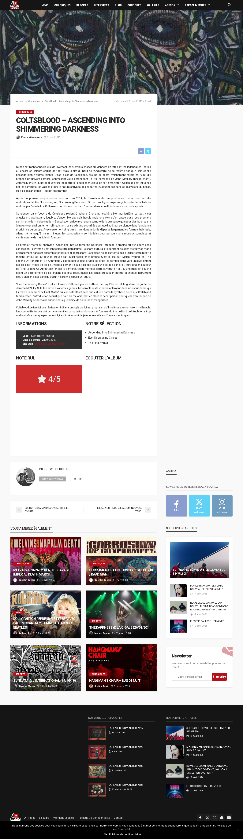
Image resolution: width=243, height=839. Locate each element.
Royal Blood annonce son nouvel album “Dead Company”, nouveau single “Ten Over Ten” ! (209, 606)
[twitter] (75, 479)
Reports (82, 5)
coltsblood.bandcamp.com (50, 343)
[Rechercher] (229, 5)
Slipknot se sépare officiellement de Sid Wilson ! (199, 571)
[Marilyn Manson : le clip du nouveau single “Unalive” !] (178, 590)
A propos (29, 817)
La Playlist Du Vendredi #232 (126, 765)
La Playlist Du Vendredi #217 (126, 728)
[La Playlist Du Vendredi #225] (97, 752)
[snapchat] (222, 817)
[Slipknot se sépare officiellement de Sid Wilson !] (199, 560)
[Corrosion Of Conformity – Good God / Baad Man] (121, 561)
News (45, 5)
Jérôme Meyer (26, 686)
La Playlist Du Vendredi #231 (126, 784)
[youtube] (229, 817)
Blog (118, 5)
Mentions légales (63, 817)
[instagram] (80, 479)
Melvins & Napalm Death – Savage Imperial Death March (41, 572)
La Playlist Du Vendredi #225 (126, 746)
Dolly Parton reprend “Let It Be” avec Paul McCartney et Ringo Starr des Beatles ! (44, 623)
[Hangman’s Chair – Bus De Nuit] (121, 667)
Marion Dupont (102, 633)
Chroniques (62, 5)
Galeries (153, 5)
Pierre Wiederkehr (31, 137)
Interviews (101, 5)
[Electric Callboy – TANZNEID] (178, 626)
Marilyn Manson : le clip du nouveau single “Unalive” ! (206, 587)
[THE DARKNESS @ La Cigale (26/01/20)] (121, 614)
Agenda (170, 5)
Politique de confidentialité (94, 817)
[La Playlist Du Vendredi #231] (97, 790)
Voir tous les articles (52, 479)
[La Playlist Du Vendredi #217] (97, 733)
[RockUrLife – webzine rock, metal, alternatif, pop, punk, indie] (15, 817)
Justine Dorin (101, 686)
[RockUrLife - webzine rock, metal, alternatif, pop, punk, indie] (14, 4)
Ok (105, 834)
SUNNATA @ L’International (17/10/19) (44, 681)
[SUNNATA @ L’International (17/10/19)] (45, 667)
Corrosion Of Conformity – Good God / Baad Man (121, 572)
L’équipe (44, 817)
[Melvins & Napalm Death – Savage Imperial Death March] (45, 561)
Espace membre (195, 5)
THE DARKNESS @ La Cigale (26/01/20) (118, 627)
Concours (134, 5)
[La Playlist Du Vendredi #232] (97, 771)
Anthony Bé (24, 633)
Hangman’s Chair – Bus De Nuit (114, 681)
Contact (118, 817)
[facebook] (70, 479)
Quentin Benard (26, 580)
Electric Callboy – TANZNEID (207, 621)
